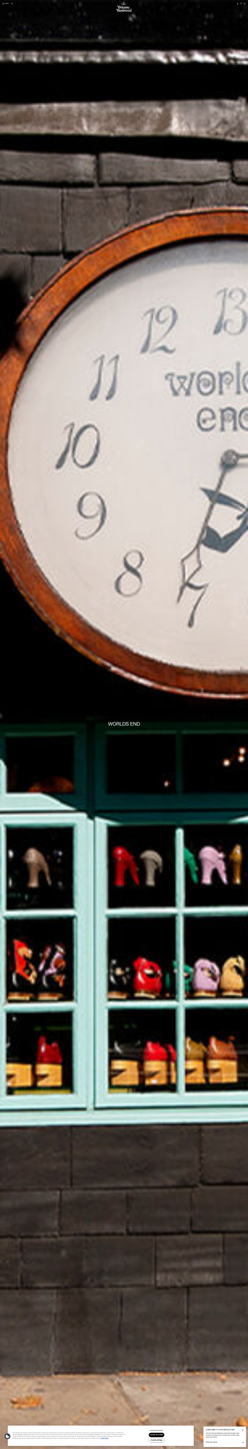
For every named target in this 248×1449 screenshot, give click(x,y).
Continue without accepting (156, 1430)
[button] (7, 1436)
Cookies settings (156, 1440)
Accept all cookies (156, 1435)
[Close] (242, 1430)
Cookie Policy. (104, 1438)
